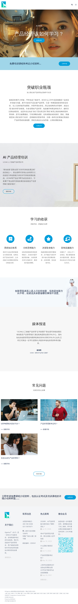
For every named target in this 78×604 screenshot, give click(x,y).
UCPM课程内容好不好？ (10, 424)
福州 (54, 593)
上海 (6, 593)
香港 (19, 593)
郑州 (51, 593)
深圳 (12, 593)
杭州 (38, 593)
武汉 (41, 593)
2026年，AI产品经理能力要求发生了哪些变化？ (47, 523)
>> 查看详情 (5, 429)
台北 (25, 593)
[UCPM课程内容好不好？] (19, 410)
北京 (9, 593)
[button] (72, 5)
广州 (15, 593)
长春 (67, 593)
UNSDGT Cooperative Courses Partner (15, 595)
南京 (45, 593)
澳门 (22, 593)
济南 (61, 593)
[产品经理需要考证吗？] (58, 410)
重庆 (28, 593)
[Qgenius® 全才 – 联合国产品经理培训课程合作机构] (4, 5)
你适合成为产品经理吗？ (10, 458)
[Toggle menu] (76, 5)
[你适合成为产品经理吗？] (19, 444)
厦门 (58, 593)
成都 (35, 593)
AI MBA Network (9, 597)
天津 (48, 593)
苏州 (32, 593)
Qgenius (8, 591)
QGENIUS (12, 599)
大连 (64, 593)
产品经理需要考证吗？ (49, 424)
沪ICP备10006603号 (10, 601)
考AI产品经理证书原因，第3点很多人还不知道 (47, 536)
